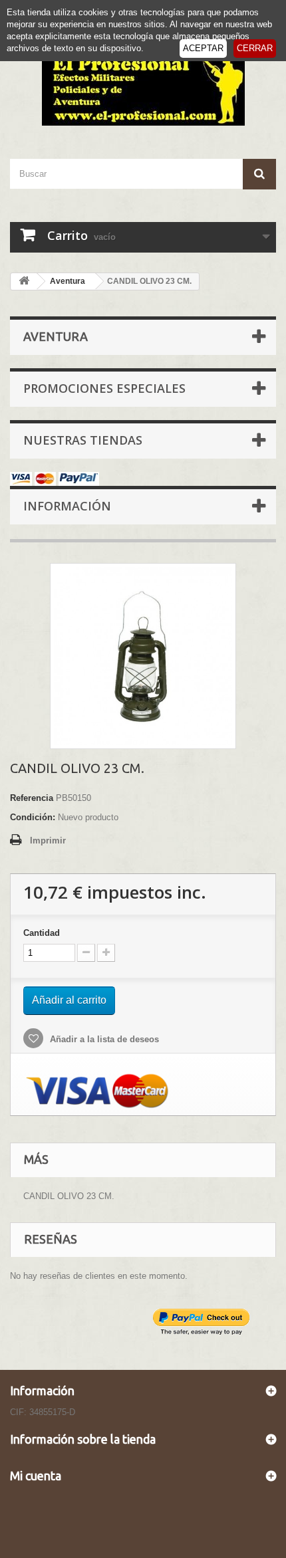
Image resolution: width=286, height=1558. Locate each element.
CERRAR (255, 48)
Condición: (32, 817)
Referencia (31, 798)
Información (67, 506)
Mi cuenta (35, 1475)
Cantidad (41, 933)
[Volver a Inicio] (24, 281)
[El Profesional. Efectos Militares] (143, 87)
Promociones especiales (104, 388)
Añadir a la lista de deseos (103, 1039)
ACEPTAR (203, 48)
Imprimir (48, 840)
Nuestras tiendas (82, 440)
